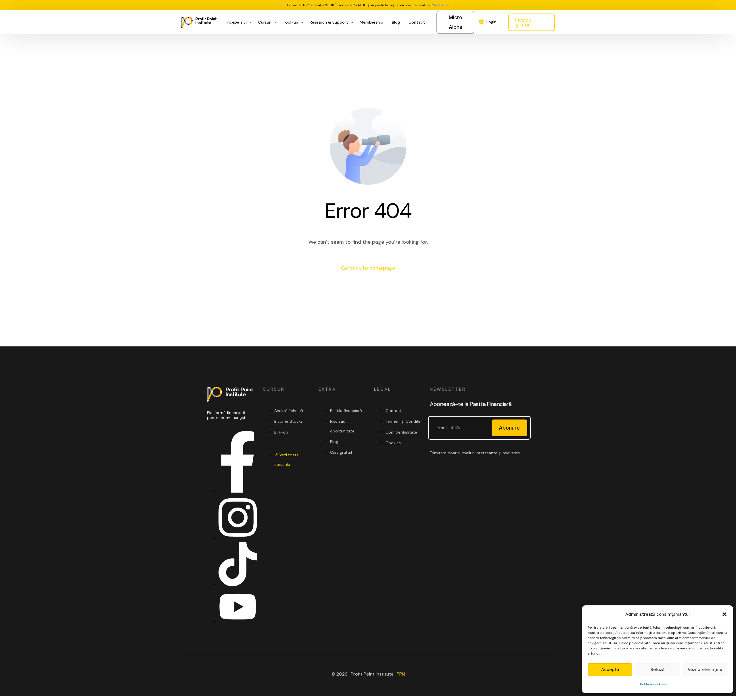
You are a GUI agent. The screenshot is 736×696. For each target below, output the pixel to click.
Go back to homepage (368, 267)
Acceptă (610, 669)
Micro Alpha (455, 22)
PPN (401, 674)
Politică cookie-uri (655, 684)
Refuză (657, 669)
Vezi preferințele (705, 669)
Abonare (509, 428)
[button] (724, 614)
